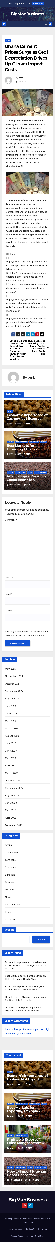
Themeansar (27, 1222)
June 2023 (11, 750)
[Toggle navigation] (25, 24)
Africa (10, 442)
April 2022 (10, 817)
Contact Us (31, 1229)
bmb (21, 77)
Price (8, 912)
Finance (9, 882)
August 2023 (12, 735)
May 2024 (10, 721)
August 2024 (12, 698)
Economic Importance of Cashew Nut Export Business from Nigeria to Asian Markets (26, 965)
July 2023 (10, 743)
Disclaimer (42, 1229)
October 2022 (12, 780)
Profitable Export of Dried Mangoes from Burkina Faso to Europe (26, 1143)
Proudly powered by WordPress (18, 1218)
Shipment (10, 919)
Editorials (10, 874)
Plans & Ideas (40, 472)
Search (9, 929)
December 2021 (13, 825)
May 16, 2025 (17, 1084)
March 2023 (11, 773)
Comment (11, 519)
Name (9, 577)
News (8, 41)
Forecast (10, 889)
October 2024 (12, 683)
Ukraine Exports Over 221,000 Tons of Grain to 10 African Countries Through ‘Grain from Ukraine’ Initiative (18, 350)
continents (10, 859)
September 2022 (14, 788)
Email (9, 594)
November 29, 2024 (20, 1180)
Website (9, 610)
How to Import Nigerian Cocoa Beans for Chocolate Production (26, 479)
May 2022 (10, 810)
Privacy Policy (17, 1236)
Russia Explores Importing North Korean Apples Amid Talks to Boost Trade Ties (36, 347)
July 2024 (10, 706)
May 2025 (10, 668)
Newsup (44, 1218)
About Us (19, 1229)
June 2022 (11, 802)
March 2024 (12, 728)
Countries (34, 442)
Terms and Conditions (35, 1236)
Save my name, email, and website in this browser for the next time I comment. (27, 633)
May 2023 (10, 758)
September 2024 (14, 691)
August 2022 (12, 795)
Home (10, 1229)
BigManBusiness (27, 14)
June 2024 (11, 713)
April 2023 (10, 765)
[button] (46, 23)
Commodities (21, 442)
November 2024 (14, 676)
